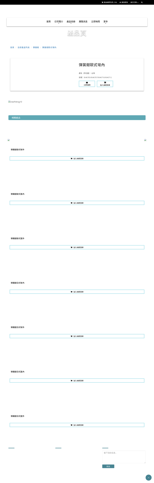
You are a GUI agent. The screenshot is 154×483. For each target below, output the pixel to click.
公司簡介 (58, 21)
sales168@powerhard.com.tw (24, 468)
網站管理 (125, 2)
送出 (108, 466)
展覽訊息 (83, 21)
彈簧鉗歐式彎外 (17, 149)
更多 (105, 21)
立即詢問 (95, 21)
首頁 (48, 21)
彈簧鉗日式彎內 (17, 283)
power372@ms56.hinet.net (23, 472)
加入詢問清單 (105, 85)
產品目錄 (71, 21)
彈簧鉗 (36, 47)
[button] (149, 478)
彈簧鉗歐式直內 (17, 194)
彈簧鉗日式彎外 (17, 327)
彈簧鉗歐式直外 (17, 238)
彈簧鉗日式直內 (17, 371)
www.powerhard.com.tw (22, 476)
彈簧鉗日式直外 (17, 416)
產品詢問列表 (110, 2)
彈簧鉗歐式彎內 (49, 47)
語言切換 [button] (134, 2)
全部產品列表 (24, 47)
